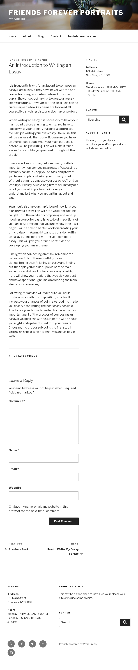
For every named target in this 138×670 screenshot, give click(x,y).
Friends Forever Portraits (66, 13)
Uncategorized (26, 356)
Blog (41, 36)
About (27, 36)
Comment (17, 401)
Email (14, 469)
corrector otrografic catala (27, 94)
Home (12, 36)
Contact (56, 36)
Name (14, 450)
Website (15, 487)
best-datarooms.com (82, 36)
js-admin (40, 60)
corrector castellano (34, 219)
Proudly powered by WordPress (78, 644)
